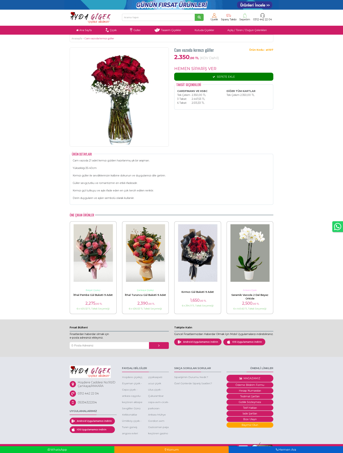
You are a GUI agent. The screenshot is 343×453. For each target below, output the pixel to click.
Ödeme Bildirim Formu (249, 385)
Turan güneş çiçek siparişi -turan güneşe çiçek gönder (130, 427)
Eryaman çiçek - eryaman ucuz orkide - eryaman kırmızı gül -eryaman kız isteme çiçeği (132, 384)
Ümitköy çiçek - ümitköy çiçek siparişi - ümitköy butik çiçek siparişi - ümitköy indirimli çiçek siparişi (132, 421)
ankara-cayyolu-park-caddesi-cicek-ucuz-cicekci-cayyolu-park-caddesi (131, 396)
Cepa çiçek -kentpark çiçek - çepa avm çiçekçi (132, 390)
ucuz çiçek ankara (154, 384)
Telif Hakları (250, 407)
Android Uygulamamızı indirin (200, 342)
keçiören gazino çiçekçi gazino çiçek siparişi (158, 434)
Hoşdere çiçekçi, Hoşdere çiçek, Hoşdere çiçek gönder (132, 377)
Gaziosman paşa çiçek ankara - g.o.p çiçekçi (158, 427)
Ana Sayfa (85, 30)
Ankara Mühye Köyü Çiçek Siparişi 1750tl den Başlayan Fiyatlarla (157, 415)
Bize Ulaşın (250, 419)
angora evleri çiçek (130, 434)
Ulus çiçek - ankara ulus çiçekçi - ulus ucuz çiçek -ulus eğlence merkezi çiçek (158, 390)
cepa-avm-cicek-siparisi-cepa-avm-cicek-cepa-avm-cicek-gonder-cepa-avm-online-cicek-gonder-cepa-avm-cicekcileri (158, 402)
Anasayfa (77, 38)
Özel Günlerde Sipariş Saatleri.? (193, 383)
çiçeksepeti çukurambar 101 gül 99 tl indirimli (158, 377)
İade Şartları (250, 413)
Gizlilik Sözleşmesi (250, 402)
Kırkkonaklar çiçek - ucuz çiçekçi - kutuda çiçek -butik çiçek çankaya (131, 415)
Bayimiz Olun (250, 425)
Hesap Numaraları (250, 390)
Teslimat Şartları (250, 396)
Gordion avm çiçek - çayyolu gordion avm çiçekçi (157, 421)
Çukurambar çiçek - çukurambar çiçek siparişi (156, 396)
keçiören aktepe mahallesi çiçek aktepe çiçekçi (132, 402)
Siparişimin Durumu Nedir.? (191, 377)
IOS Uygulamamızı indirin (247, 342)
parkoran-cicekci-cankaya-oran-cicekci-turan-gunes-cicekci (158, 409)
